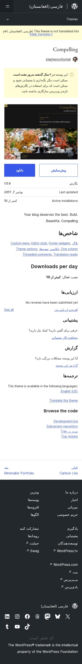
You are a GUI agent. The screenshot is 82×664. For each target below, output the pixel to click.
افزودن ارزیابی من (66, 309)
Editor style (39, 243)
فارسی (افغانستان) (54, 606)
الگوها (35, 514)
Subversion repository (62, 426)
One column (69, 249)
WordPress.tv (65, 551)
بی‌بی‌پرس (69, 579)
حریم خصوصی (67, 514)
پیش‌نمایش (58, 170)
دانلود (19, 170)
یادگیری (72, 528)
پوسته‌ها (33, 500)
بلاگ (75, 243)
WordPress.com (63, 564)
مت (73, 572)
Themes (72, 19)
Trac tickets (69, 436)
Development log (66, 421)
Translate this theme (63, 400)
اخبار (74, 500)
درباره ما (71, 492)
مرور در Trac (69, 431)
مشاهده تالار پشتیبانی (65, 337)
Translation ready (65, 254)
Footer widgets (59, 243)
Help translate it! (41, 34)
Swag (32, 551)
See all (9, 309)
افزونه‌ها (33, 507)
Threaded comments (37, 254)
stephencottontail (58, 59)
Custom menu (20, 243)
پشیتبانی (72, 536)
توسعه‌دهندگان (68, 543)
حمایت (32, 543)
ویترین (34, 492)
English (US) (69, 391)
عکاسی (55, 249)
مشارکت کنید (29, 528)
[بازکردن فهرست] (6, 6)
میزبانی (72, 507)
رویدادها (33, 536)
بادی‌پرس (69, 587)
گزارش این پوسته (67, 365)
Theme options (26, 249)
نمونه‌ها (44, 249)
